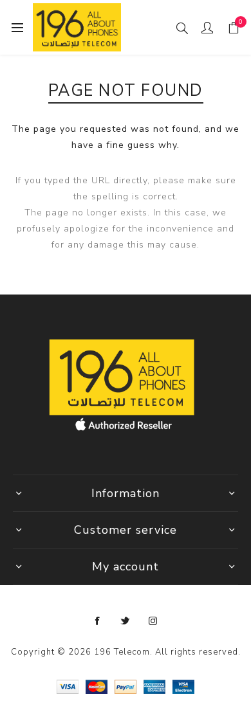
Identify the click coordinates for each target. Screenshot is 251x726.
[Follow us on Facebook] (98, 621)
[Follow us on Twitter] (125, 621)
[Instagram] (153, 621)
